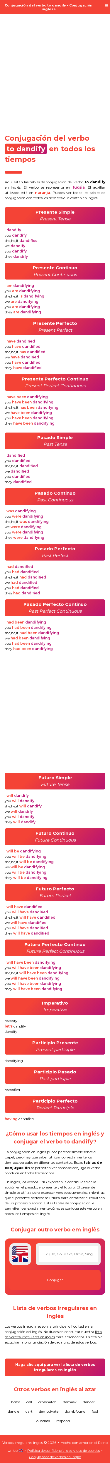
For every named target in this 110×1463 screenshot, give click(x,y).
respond (63, 1421)
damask (70, 1402)
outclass (43, 1421)
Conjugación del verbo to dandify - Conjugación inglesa (48, 7)
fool (95, 1411)
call (29, 1402)
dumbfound (75, 1411)
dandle (13, 1411)
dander (89, 1402)
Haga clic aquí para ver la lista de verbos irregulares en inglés (55, 1367)
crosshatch (47, 1402)
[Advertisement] (55, 70)
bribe (15, 1402)
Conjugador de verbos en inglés (55, 1456)
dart (29, 1411)
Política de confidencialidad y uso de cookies (63, 1450)
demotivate (48, 1411)
